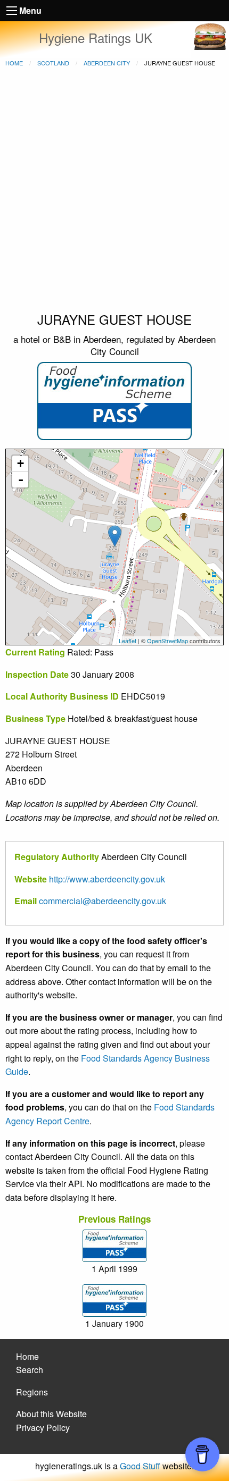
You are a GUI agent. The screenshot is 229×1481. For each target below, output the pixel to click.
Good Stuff (140, 1466)
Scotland (53, 62)
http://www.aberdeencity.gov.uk (107, 879)
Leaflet (127, 640)
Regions (32, 1392)
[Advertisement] (114, 191)
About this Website (51, 1414)
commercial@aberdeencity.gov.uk (102, 901)
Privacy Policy (43, 1427)
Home (14, 62)
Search (29, 1370)
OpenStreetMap (167, 640)
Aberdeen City (107, 62)
